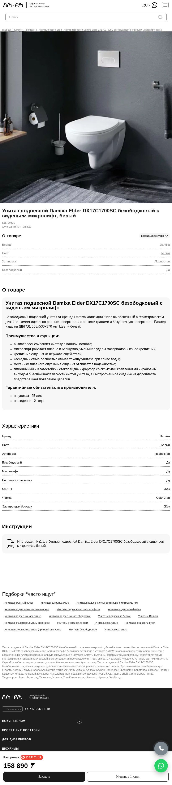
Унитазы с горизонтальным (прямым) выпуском (33, 629)
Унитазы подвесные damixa (124, 609)
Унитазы (30, 29)
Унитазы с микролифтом (140, 622)
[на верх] (166, 697)
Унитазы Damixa (148, 616)
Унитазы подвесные (49, 29)
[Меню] (165, 5)
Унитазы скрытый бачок (19, 602)
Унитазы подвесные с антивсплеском (27, 609)
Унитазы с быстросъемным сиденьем (27, 622)
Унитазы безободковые (83, 629)
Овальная (163, 497)
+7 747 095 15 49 (37, 708)
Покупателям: (14, 721)
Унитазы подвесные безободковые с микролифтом (107, 602)
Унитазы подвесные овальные (23, 616)
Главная (6, 29)
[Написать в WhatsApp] (161, 765)
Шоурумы (10, 748)
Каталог (18, 29)
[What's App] (154, 5)
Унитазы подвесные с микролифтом (78, 609)
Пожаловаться (14, 709)
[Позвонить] (161, 749)
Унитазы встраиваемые (55, 602)
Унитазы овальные (106, 622)
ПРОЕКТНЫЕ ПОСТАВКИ (21, 730)
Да (168, 269)
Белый (165, 253)
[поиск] (160, 17)
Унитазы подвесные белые (114, 616)
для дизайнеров (16, 739)
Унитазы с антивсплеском (72, 622)
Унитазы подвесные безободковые (70, 616)
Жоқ (167, 489)
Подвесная (162, 261)
